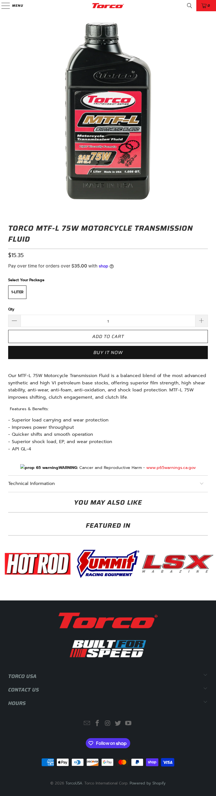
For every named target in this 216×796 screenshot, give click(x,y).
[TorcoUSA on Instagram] (108, 723)
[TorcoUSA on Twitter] (118, 723)
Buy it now (108, 352)
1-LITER (17, 292)
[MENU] (3, 5)
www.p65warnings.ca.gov (171, 467)
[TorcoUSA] (108, 5)
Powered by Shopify (148, 783)
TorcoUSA (74, 783)
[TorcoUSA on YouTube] (128, 723)
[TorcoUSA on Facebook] (97, 723)
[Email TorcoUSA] (87, 723)
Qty (11, 309)
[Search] (189, 5)
